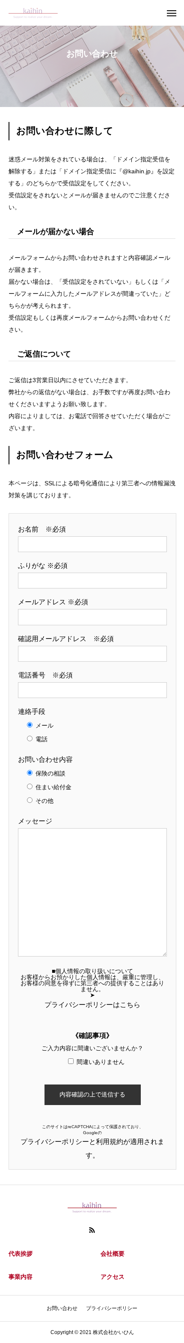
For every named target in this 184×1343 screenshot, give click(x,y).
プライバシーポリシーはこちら (92, 1004)
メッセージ (35, 821)
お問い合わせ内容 (45, 759)
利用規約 (109, 1141)
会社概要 (113, 1253)
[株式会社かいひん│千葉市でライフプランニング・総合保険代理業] (33, 13)
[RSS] (92, 1230)
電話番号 (45, 675)
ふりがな (43, 565)
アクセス (113, 1276)
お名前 (42, 529)
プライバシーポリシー (55, 1141)
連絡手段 (31, 711)
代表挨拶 (21, 1253)
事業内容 (21, 1276)
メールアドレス (53, 602)
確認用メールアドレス (66, 638)
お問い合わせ (62, 1308)
